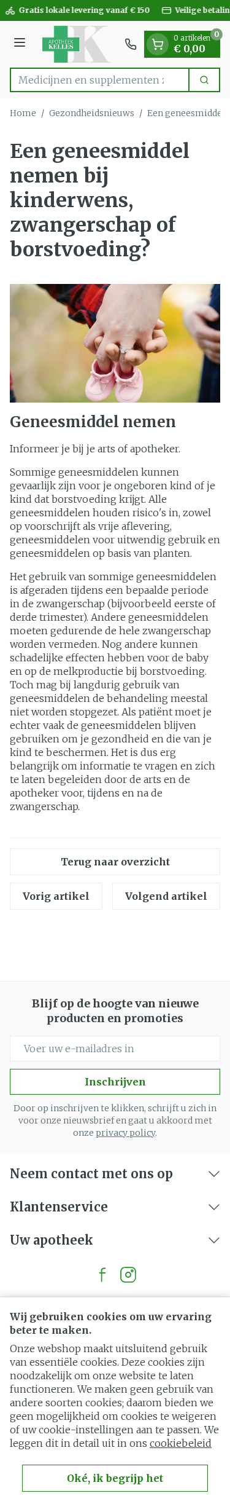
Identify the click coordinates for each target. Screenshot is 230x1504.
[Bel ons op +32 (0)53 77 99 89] (131, 44)
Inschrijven (115, 1082)
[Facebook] (102, 1275)
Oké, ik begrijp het (115, 1478)
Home (23, 113)
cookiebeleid (181, 1443)
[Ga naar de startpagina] (77, 44)
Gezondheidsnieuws (91, 113)
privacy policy (125, 1132)
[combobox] (100, 80)
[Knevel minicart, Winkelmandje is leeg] (158, 44)
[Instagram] (128, 1275)
